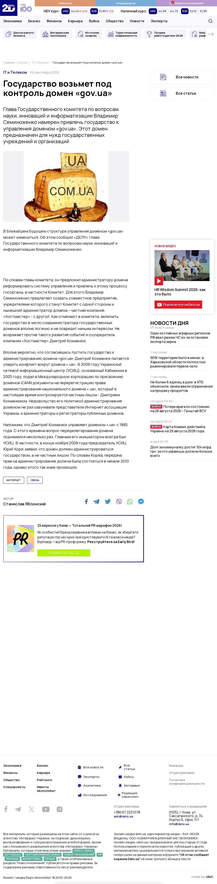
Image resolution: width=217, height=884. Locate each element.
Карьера (75, 21)
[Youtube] (45, 809)
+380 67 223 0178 (127, 812)
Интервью (132, 785)
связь (35, 480)
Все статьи (186, 93)
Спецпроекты (126, 3)
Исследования (95, 795)
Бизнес (34, 21)
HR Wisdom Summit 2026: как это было (180, 292)
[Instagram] (59, 809)
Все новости (187, 77)
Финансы (54, 21)
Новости (137, 21)
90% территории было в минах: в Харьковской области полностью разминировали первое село (178, 362)
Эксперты (159, 21)
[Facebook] (86, 501)
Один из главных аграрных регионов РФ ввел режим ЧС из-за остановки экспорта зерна (180, 337)
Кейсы (129, 777)
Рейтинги (65, 3)
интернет (14, 480)
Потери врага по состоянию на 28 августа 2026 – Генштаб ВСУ (179, 408)
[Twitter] (107, 501)
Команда (176, 765)
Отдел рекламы (182, 772)
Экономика (12, 21)
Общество (115, 21)
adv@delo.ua (123, 816)
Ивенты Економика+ (186, 3)
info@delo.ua (179, 824)
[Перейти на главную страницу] (8, 8)
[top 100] (26, 8)
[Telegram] (96, 501)
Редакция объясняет (130, 794)
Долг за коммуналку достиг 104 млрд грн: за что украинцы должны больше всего (181, 451)
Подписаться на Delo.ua (181, 304)
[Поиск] (210, 21)
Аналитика (92, 785)
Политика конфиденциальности (187, 782)
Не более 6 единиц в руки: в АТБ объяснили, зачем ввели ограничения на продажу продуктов (181, 386)
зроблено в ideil (202, 877)
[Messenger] (141, 501)
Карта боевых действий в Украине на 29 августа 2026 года (177, 428)
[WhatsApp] (130, 501)
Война (94, 21)
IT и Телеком (15, 72)
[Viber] (119, 501)
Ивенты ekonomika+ (46, 789)
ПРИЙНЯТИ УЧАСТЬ (63, 552)
